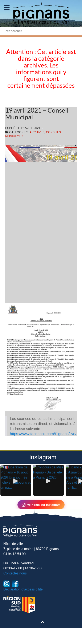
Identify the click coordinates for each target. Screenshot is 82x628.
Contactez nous (15, 573)
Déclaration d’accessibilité (23, 589)
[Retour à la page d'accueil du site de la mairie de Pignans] (41, 13)
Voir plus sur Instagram (43, 504)
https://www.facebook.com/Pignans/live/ (43, 434)
